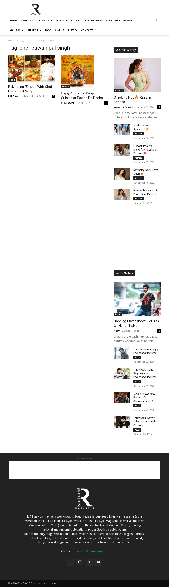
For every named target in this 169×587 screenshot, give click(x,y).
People (75, 20)
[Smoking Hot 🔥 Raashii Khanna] (137, 75)
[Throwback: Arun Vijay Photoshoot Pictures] (122, 353)
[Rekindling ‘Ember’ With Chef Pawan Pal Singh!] (31, 68)
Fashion (44, 20)
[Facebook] (70, 562)
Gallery (15, 30)
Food (48, 30)
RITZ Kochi (14, 96)
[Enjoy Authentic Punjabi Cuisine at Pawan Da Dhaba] (84, 71)
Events (60, 20)
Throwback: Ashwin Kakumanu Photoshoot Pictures (146, 421)
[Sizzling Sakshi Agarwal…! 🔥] (122, 129)
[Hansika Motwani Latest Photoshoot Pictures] (122, 194)
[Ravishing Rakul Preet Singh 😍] (122, 174)
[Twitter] (89, 562)
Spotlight (28, 20)
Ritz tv (72, 30)
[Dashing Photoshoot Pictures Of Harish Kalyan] (137, 299)
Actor (118, 314)
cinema (59, 30)
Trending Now (92, 20)
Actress (119, 90)
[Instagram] (79, 562)
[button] (156, 20)
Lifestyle (32, 30)
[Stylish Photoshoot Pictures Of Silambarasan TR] (122, 397)
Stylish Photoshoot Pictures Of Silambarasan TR (144, 397)
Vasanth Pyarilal (124, 106)
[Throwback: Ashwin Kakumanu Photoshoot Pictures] (122, 422)
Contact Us (89, 30)
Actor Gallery (124, 273)
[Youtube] (98, 562)
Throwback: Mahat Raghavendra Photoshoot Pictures (145, 373)
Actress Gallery (126, 50)
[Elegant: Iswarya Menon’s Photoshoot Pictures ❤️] (122, 150)
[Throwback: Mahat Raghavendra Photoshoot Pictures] (122, 373)
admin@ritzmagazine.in (92, 551)
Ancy (117, 330)
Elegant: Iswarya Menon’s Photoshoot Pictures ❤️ (145, 150)
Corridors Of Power (119, 20)
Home (13, 20)
